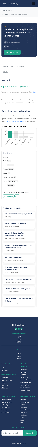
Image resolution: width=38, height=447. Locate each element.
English (19, 337)
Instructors (4, 385)
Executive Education (26, 380)
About (19, 356)
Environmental (24, 402)
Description (8, 66)
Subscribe (30, 433)
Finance (22, 405)
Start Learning (11, 52)
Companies (4, 383)
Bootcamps (23, 370)
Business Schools (6, 380)
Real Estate (23, 415)
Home (3, 10)
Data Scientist (5, 407)
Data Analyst (5, 405)
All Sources (4, 388)
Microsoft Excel (8, 196)
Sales (22, 417)
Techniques (4, 370)
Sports (22, 420)
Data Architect (5, 412)
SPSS (16, 196)
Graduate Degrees (25, 382)
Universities (4, 378)
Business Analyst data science (15, 122)
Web (21, 423)
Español (19, 339)
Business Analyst (6, 400)
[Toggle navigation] (33, 3)
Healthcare (23, 407)
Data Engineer (5, 410)
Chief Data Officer (6, 402)
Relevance (21, 66)
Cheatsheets (24, 372)
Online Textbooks (25, 387)
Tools (3, 367)
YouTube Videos (25, 390)
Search (10, 10)
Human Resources (25, 410)
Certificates (23, 375)
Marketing (23, 412)
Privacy (19, 359)
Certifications (24, 377)
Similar (6, 72)
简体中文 (19, 342)
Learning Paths (24, 385)
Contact (19, 353)
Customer (23, 400)
